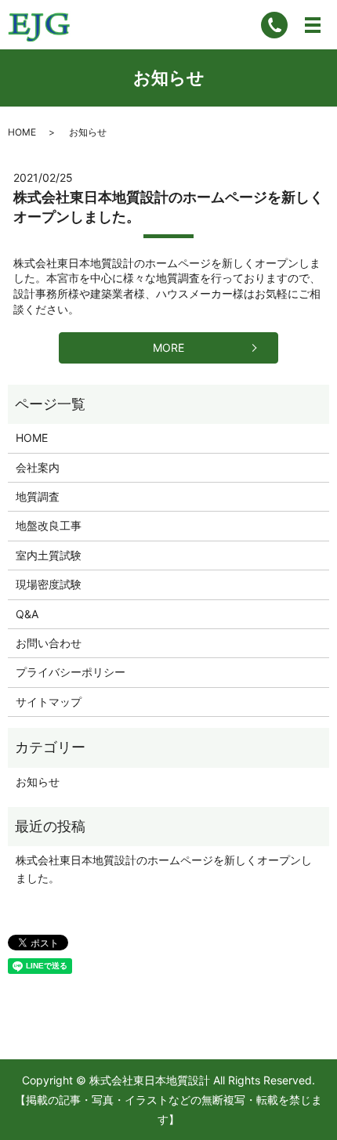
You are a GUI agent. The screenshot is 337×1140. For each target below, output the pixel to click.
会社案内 (38, 467)
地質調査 (38, 496)
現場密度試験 (49, 584)
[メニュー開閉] (313, 25)
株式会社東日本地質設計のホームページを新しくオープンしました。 (164, 868)
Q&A (27, 614)
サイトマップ (49, 701)
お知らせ (38, 781)
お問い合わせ (49, 643)
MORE (168, 347)
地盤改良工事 (49, 525)
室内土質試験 (49, 555)
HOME (22, 132)
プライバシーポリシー (70, 672)
